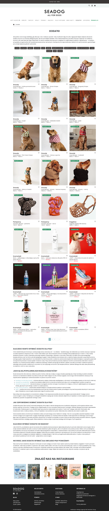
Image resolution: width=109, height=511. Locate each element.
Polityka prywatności (83, 494)
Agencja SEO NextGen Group (88, 509)
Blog (56, 504)
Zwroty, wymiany (39, 501)
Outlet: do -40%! (54, 2)
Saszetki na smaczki (58, 48)
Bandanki (49, 51)
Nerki (55, 51)
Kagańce (30, 48)
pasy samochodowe (21, 387)
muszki (30, 380)
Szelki (37, 20)
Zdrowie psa (16, 502)
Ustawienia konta (39, 494)
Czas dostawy (59, 492)
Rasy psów (16, 501)
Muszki (92, 48)
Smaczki (50, 20)
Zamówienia (37, 492)
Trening (43, 20)
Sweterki (48, 48)
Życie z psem (17, 504)
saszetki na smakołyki (22, 382)
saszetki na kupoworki (22, 384)
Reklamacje (37, 502)
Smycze (30, 20)
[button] (39, 84)
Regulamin (37, 504)
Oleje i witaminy (60, 20)
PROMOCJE (94, 20)
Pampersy (23, 48)
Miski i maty (70, 20)
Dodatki (78, 20)
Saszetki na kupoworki (70, 48)
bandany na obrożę (21, 380)
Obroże (24, 20)
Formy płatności (81, 504)
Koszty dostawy (60, 494)
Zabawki (60, 51)
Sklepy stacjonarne (61, 502)
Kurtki (43, 48)
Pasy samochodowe (83, 48)
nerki (16, 389)
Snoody (17, 48)
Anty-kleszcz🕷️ (15, 20)
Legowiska (86, 20)
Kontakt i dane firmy (61, 501)
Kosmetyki (37, 48)
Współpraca (80, 492)
